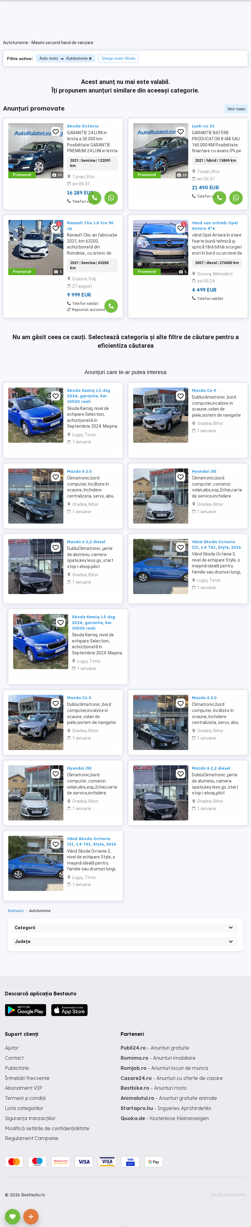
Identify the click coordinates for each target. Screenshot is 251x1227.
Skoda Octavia (83, 125)
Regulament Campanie (31, 1138)
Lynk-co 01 (203, 125)
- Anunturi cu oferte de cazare (172, 1078)
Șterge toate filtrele (118, 58)
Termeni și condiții (25, 1098)
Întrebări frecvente (27, 1078)
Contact (14, 1058)
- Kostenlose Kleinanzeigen (165, 1118)
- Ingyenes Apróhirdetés (166, 1108)
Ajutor (12, 1048)
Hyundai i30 (204, 471)
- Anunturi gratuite (155, 1048)
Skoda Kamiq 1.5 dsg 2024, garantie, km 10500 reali (88, 396)
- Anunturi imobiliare (158, 1058)
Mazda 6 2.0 (79, 471)
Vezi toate (236, 109)
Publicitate (17, 1068)
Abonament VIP (23, 1088)
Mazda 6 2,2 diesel (86, 541)
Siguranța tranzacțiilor (30, 1118)
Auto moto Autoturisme (63, 58)
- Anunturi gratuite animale (169, 1098)
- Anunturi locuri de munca (164, 1068)
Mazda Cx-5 (204, 390)
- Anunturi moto (154, 1088)
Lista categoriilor (24, 1108)
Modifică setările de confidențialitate (47, 1128)
